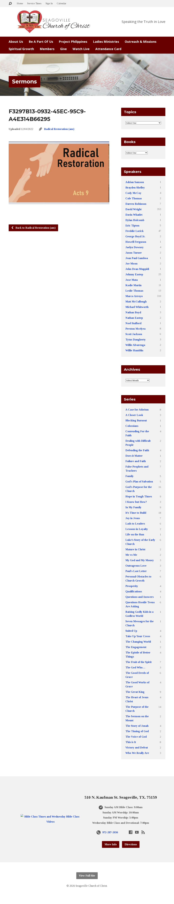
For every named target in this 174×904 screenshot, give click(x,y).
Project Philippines (73, 41)
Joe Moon (131, 263)
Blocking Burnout (136, 420)
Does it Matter (134, 455)
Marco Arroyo (134, 296)
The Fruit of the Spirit (138, 662)
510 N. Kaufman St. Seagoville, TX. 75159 (120, 797)
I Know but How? (136, 501)
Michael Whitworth (137, 307)
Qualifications (133, 591)
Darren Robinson (135, 203)
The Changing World (138, 641)
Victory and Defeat (136, 747)
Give (63, 48)
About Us (16, 41)
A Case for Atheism (137, 409)
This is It (130, 742)
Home (20, 3)
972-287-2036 (110, 832)
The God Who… (135, 667)
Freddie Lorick (134, 231)
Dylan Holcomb (134, 220)
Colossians (131, 425)
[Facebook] (130, 832)
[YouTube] (137, 832)
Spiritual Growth (21, 48)
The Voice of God (136, 736)
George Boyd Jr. (135, 236)
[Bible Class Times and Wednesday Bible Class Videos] (51, 821)
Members (47, 48)
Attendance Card (108, 48)
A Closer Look (134, 415)
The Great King (134, 691)
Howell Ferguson (135, 241)
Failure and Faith (135, 461)
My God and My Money (139, 560)
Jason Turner (133, 252)
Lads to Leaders (135, 523)
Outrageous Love (135, 565)
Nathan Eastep (134, 317)
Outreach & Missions (140, 41)
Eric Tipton (132, 225)
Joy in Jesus (132, 518)
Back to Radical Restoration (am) (35, 227)
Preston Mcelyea (135, 328)
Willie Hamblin (134, 350)
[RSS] (143, 832)
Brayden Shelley (135, 187)
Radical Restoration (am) (59, 129)
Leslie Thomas (134, 290)
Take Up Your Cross (137, 636)
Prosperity (131, 586)
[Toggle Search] (10, 3)
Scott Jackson (133, 334)
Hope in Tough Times (138, 496)
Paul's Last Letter (136, 571)
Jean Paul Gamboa (136, 258)
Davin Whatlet (133, 214)
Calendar (61, 3)
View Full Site (87, 875)
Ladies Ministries (106, 41)
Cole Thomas (133, 198)
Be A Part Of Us (41, 41)
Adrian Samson (134, 182)
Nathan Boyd (133, 312)
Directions (131, 844)
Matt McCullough (136, 301)
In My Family (133, 507)
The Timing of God (137, 731)
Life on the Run (134, 534)
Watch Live (81, 48)
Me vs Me (131, 554)
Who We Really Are (137, 752)
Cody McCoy (133, 193)
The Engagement (135, 647)
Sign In (49, 3)
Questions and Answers (139, 596)
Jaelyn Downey (134, 247)
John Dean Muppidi (137, 269)
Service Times (34, 3)
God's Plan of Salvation (139, 481)
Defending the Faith (137, 450)
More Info (111, 844)
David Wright (133, 209)
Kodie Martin (133, 285)
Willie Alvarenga (135, 345)
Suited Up (131, 630)
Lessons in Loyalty (136, 529)
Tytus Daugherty (135, 339)
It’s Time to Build (135, 512)
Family (129, 476)
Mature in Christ (135, 549)
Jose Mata (131, 279)
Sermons (24, 81)
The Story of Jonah (137, 725)
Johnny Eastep (134, 274)
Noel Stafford (133, 323)
